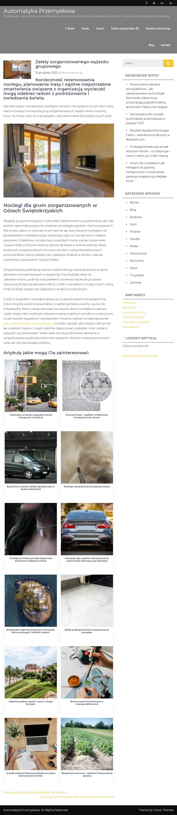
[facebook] (146, 3)
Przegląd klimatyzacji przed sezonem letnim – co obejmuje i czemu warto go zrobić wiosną (148, 151)
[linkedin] (170, 3)
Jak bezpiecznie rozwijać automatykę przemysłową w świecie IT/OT (145, 119)
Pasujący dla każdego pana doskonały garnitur (35, 792)
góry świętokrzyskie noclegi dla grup (28, 323)
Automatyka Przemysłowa (39, 10)
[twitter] (153, 3)
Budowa (136, 217)
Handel (135, 239)
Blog (151, 45)
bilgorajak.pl (131, 327)
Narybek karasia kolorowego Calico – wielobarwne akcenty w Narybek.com (148, 135)
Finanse (135, 231)
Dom (133, 224)
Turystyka (137, 275)
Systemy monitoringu (158, 28)
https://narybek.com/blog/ (140, 356)
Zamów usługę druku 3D (125, 28)
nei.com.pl (130, 302)
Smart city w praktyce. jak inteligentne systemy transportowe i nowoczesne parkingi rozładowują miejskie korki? (146, 172)
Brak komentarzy (71, 72)
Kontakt (165, 45)
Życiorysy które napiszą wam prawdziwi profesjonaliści (77, 797)
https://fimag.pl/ (133, 317)
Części (100, 28)
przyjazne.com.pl (134, 312)
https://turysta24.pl (136, 322)
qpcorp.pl (129, 307)
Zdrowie (135, 282)
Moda (134, 246)
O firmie (69, 28)
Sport (134, 268)
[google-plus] (162, 3)
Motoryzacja (138, 253)
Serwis (85, 28)
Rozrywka (137, 260)
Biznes (134, 202)
